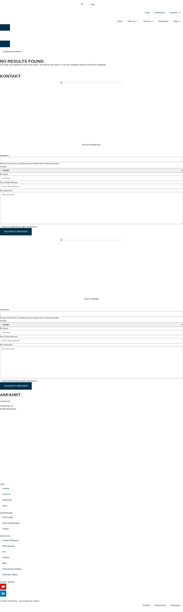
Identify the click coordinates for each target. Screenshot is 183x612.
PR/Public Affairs (9, 575)
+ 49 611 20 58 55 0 (13, 414)
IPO (4, 552)
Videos (5, 529)
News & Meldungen (11, 523)
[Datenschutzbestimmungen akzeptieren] (39, 227)
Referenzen (160, 13)
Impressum (176, 605)
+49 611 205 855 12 (9, 148)
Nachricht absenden (16, 232)
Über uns (131, 21)
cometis (5, 488)
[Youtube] (3, 587)
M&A (4, 563)
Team (147, 13)
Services (147, 21)
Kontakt (146, 605)
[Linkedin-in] (3, 593)
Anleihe (5, 558)
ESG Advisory (8, 546)
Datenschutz (160, 605)
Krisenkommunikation (12, 569)
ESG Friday (7, 517)
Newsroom (163, 21)
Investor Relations (10, 540)
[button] (5, 27)
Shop (175, 21)
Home (119, 21)
